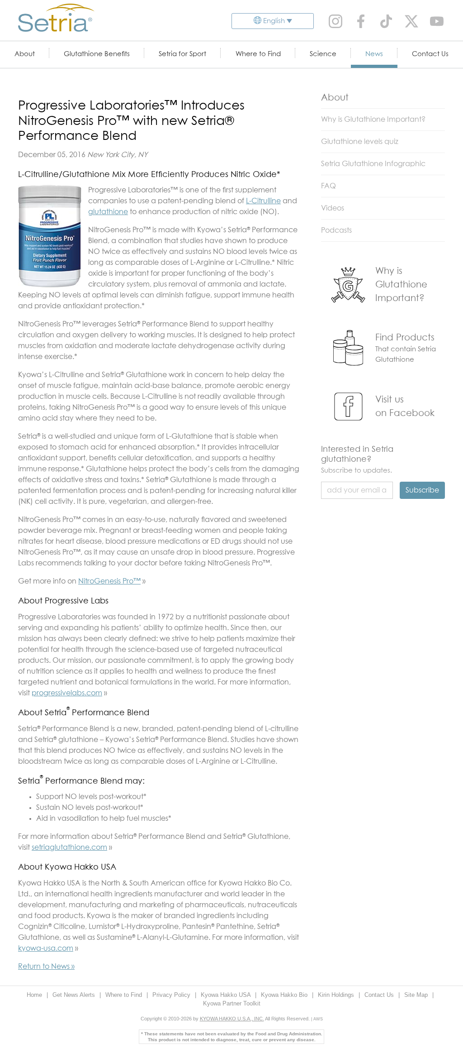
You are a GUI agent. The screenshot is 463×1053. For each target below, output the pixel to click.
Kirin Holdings (337, 994)
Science (323, 54)
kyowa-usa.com (45, 948)
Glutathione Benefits (97, 54)
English (274, 21)
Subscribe (422, 490)
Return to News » (46, 966)
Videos (332, 208)
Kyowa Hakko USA (226, 994)
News (374, 54)
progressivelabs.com (67, 693)
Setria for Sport (182, 54)
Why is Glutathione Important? (373, 119)
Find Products (405, 337)
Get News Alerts (74, 994)
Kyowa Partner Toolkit (231, 1003)
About (24, 54)
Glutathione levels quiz (359, 141)
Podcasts (336, 230)
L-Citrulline (263, 201)
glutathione (108, 211)
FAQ (328, 186)
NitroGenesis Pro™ (109, 581)
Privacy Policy (172, 994)
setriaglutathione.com (69, 847)
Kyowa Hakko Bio (285, 994)
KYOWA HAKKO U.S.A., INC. (232, 1018)
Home (35, 994)
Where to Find (258, 54)
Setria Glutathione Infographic (373, 164)
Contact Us (430, 54)
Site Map (417, 994)
